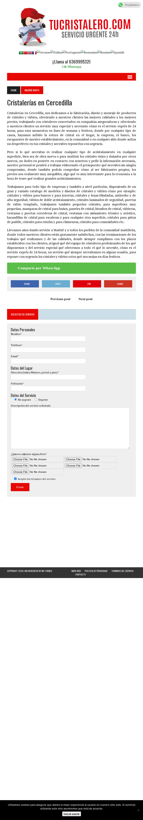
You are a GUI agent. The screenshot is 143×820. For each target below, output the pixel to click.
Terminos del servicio (122, 793)
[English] (30, 52)
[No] (138, 810)
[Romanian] (89, 52)
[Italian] (56, 52)
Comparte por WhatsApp (39, 268)
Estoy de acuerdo (72, 814)
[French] (34, 52)
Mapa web (76, 793)
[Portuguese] (71, 52)
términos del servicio (43, 479)
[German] (43, 52)
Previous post (60, 299)
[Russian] (104, 52)
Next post (86, 299)
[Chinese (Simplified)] (25, 52)
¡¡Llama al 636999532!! (71, 61)
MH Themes (47, 793)
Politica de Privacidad (96, 793)
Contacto (80, 797)
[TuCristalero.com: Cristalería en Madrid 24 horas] (71, 25)
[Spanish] (117, 52)
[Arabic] (21, 52)
